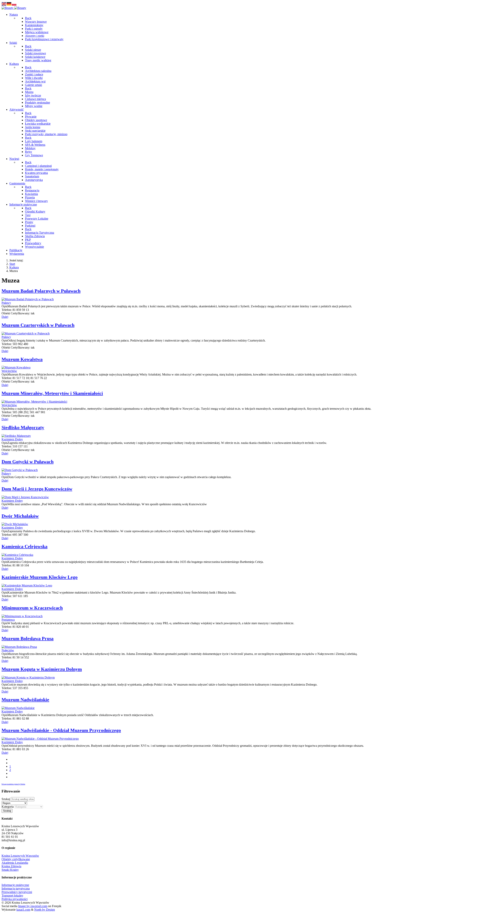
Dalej (5, 316)
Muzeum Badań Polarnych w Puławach (41, 290)
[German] (9, 3)
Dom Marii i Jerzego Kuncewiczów (37, 488)
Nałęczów (8, 650)
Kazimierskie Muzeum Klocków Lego (40, 577)
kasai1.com (23, 909)
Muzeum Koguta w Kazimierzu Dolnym (42, 669)
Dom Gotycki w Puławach (28, 461)
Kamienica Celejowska (24, 546)
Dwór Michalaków (20, 516)
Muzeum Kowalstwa (22, 359)
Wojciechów (9, 371)
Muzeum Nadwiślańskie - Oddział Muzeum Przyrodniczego (61, 730)
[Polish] (14, 3)
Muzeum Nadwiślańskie (25, 699)
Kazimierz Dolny (12, 439)
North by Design (44, 909)
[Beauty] (14, 8)
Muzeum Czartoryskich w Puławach (38, 325)
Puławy (6, 302)
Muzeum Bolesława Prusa (28, 638)
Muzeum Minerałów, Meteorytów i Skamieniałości (52, 393)
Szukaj (6, 799)
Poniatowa (8, 619)
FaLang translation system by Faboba (13, 784)
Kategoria (8, 806)
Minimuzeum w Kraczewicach (32, 607)
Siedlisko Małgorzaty (23, 427)
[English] (4, 3)
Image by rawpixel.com (32, 906)
